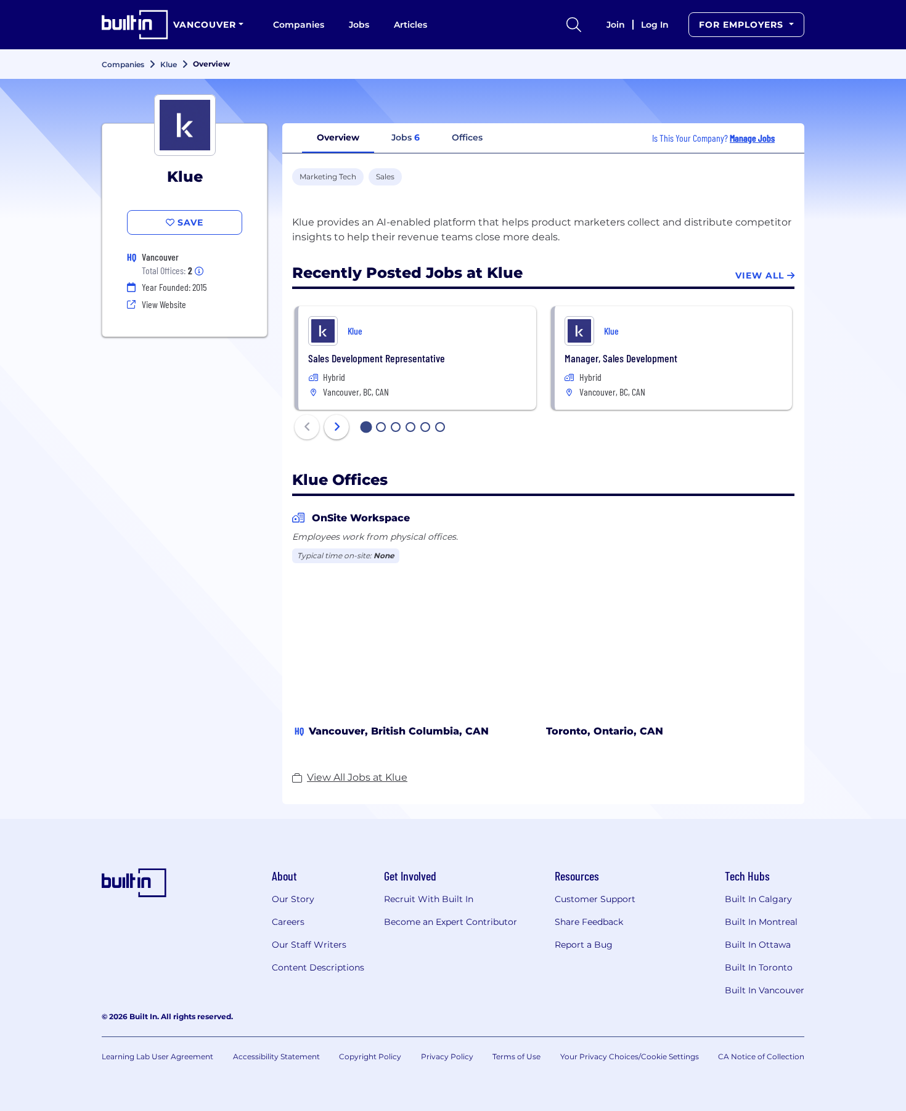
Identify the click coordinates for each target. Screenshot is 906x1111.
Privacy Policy (447, 1056)
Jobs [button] (405, 137)
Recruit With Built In (428, 899)
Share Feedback (589, 921)
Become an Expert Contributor (450, 921)
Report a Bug (584, 944)
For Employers (742, 24)
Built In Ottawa (758, 944)
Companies (298, 24)
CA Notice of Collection (761, 1056)
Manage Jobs (752, 138)
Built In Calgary (758, 899)
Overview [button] (338, 137)
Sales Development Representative (376, 358)
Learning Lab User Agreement (157, 1056)
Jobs (359, 24)
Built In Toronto (759, 967)
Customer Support (595, 899)
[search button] (574, 24)
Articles (410, 24)
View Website (164, 304)
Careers (288, 921)
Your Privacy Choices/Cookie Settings (629, 1056)
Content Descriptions (318, 967)
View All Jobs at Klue (357, 777)
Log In (655, 24)
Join (615, 24)
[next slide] (336, 427)
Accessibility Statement (276, 1056)
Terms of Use (516, 1056)
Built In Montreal (761, 921)
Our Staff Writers (309, 944)
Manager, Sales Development (621, 358)
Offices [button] (467, 137)
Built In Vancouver (764, 990)
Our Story (293, 899)
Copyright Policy (370, 1056)
